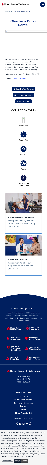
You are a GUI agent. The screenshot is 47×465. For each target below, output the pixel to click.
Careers (23, 409)
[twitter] (17, 423)
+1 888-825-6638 (19, 78)
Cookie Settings (7, 461)
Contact (23, 406)
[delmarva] (14, 328)
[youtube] (27, 423)
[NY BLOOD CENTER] (15, 4)
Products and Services (23, 399)
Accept (17, 461)
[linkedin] (23, 423)
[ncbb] (14, 348)
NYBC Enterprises (23, 392)
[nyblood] (14, 358)
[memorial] (33, 338)
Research (23, 396)
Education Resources (23, 403)
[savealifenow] (33, 328)
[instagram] (30, 423)
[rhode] (33, 358)
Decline (24, 461)
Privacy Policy (28, 456)
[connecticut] (14, 338)
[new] (33, 348)
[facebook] (20, 423)
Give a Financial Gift (23, 413)
